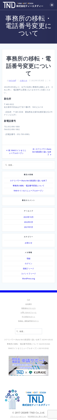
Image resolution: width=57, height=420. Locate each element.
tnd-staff (12, 80)
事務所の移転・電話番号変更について (28, 185)
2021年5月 (28, 227)
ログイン (28, 263)
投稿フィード (28, 268)
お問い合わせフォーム (28, 312)
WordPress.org (28, 278)
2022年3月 (28, 222)
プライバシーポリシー (18, 416)
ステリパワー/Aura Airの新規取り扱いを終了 (28, 180)
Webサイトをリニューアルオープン (28, 190)
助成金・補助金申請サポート (28, 321)
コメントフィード (28, 273)
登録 (28, 258)
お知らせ (23, 80)
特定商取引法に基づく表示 (37, 416)
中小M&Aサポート (28, 317)
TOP (28, 300)
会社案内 (28, 304)
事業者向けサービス (28, 308)
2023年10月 (28, 217)
